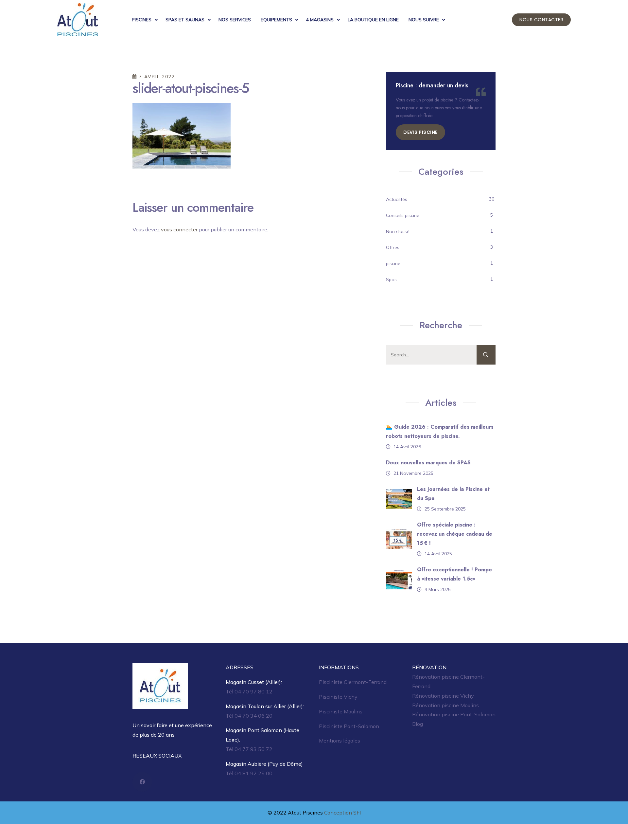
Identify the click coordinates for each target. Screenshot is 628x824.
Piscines (141, 20)
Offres (392, 247)
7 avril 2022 (156, 77)
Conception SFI (342, 812)
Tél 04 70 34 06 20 (249, 715)
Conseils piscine (402, 215)
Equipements (276, 20)
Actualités (396, 199)
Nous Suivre (424, 20)
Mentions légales (339, 740)
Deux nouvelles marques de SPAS (428, 462)
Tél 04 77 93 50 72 (249, 749)
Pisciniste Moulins (340, 711)
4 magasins (320, 20)
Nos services (234, 20)
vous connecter (179, 229)
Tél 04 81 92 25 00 (249, 773)
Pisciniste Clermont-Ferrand (353, 682)
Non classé (398, 231)
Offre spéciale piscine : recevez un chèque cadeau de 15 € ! (454, 534)
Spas (391, 279)
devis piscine (420, 132)
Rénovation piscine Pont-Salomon (454, 714)
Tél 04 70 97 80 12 (249, 691)
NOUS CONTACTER (541, 19)
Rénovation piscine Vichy (443, 695)
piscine (393, 263)
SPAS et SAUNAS (185, 20)
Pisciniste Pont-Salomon (349, 726)
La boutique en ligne (373, 20)
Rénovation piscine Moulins (445, 705)
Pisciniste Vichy (338, 696)
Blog (417, 724)
